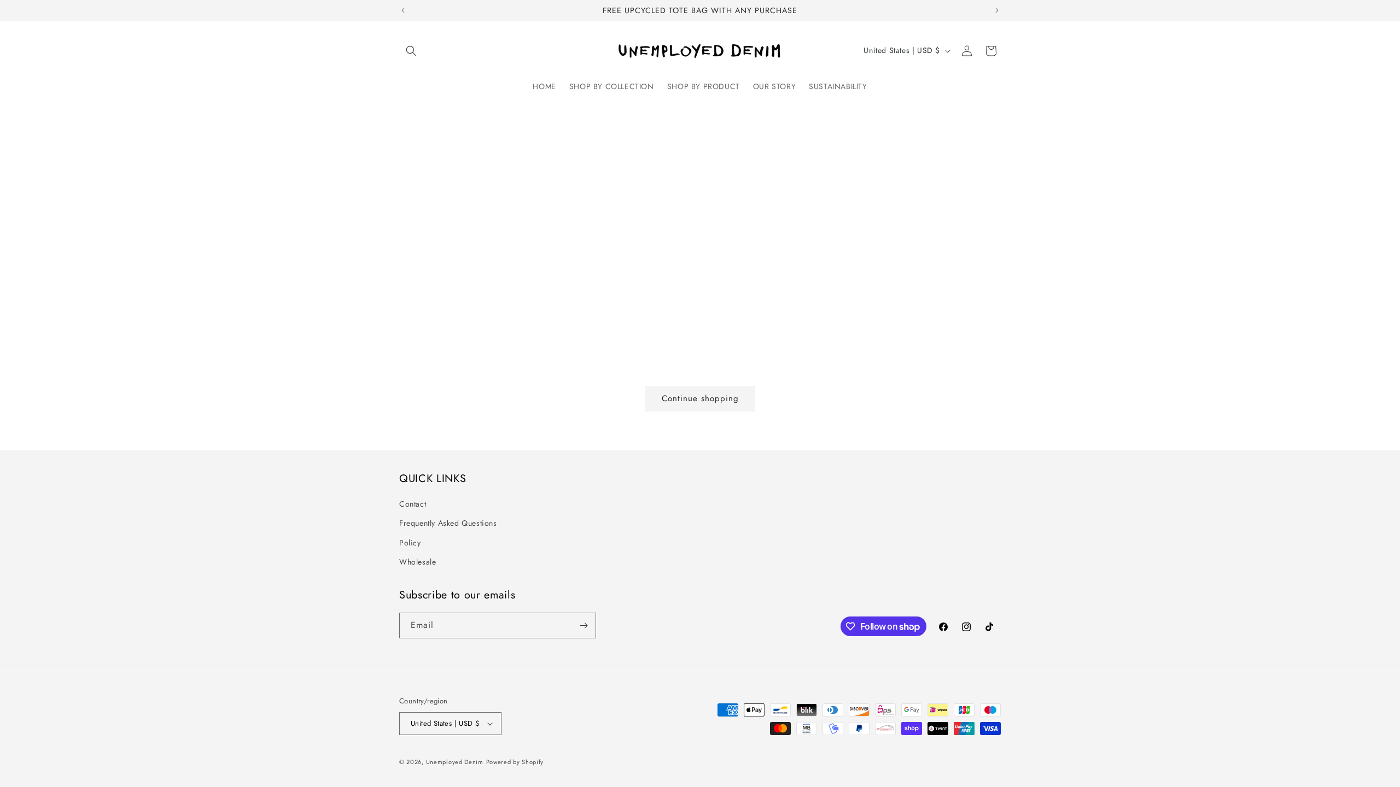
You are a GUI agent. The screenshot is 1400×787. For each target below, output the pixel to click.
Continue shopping (700, 398)
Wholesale (417, 561)
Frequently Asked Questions (448, 523)
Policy (410, 542)
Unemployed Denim (454, 761)
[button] (411, 51)
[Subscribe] (583, 625)
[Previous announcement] (403, 10)
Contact (412, 503)
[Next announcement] (997, 10)
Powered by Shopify (515, 761)
